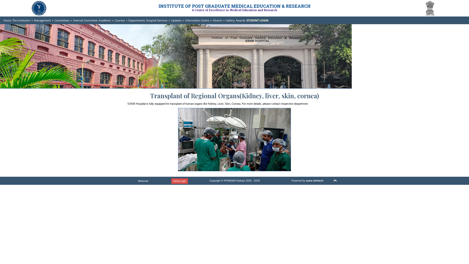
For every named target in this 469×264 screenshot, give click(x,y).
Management (42, 20)
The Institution (21, 20)
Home (7, 20)
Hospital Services (157, 20)
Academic (105, 20)
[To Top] (335, 181)
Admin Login (179, 181)
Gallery (230, 20)
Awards (240, 20)
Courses (120, 20)
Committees (62, 20)
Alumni (218, 20)
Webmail (143, 180)
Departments (136, 20)
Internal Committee (85, 20)
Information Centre (197, 20)
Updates (176, 20)
